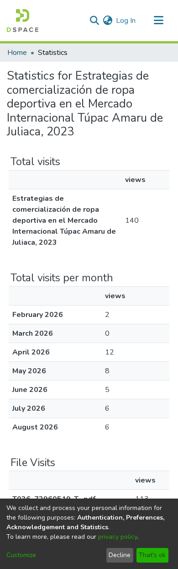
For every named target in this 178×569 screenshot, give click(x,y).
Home (17, 53)
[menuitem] (107, 20)
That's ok (152, 555)
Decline (120, 555)
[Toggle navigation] (158, 20)
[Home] (22, 20)
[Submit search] (94, 20)
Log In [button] (126, 21)
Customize (21, 555)
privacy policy (117, 536)
